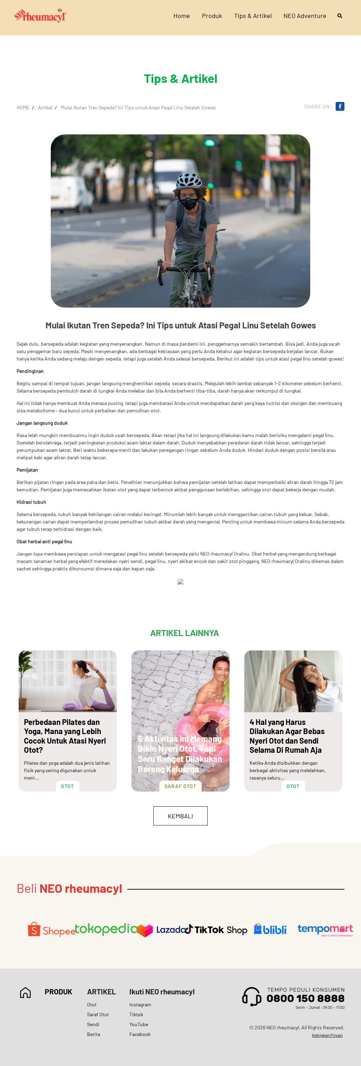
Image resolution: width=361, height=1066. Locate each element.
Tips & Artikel (253, 15)
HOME (23, 107)
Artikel (45, 107)
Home (181, 15)
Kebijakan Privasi (327, 1034)
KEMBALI (180, 816)
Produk (212, 15)
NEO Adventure (304, 15)
